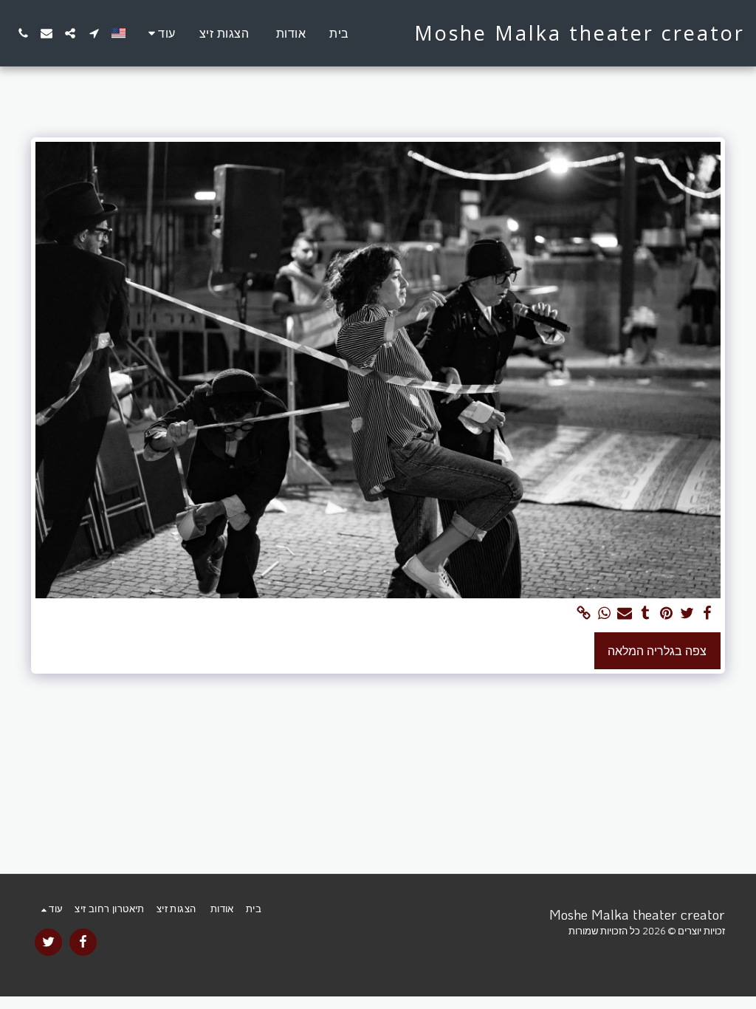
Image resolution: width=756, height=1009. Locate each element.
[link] (583, 613)
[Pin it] (666, 613)
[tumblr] (645, 613)
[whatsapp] (604, 613)
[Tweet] (686, 613)
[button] (94, 33)
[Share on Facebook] (707, 613)
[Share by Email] (624, 613)
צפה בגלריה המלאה (657, 650)
